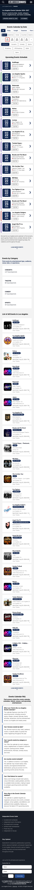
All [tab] (3, 30)
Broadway (8, 48)
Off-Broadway (18, 48)
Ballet (27, 48)
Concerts (13, 44)
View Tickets (30, 62)
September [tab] (10, 35)
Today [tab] (9, 30)
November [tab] (24, 35)
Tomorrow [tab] (24, 30)
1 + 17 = (4, 876)
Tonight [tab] (16, 30)
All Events (5, 44)
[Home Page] (17, 2)
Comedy (22, 44)
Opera (17, 52)
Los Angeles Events (7, 6)
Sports (30, 44)
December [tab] (30, 35)
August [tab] (4, 35)
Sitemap (15, 886)
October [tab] (17, 35)
